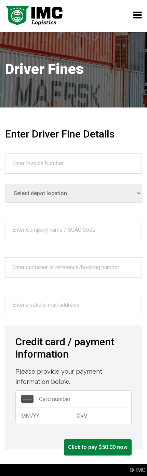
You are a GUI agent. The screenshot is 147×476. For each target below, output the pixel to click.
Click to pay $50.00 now (98, 447)
